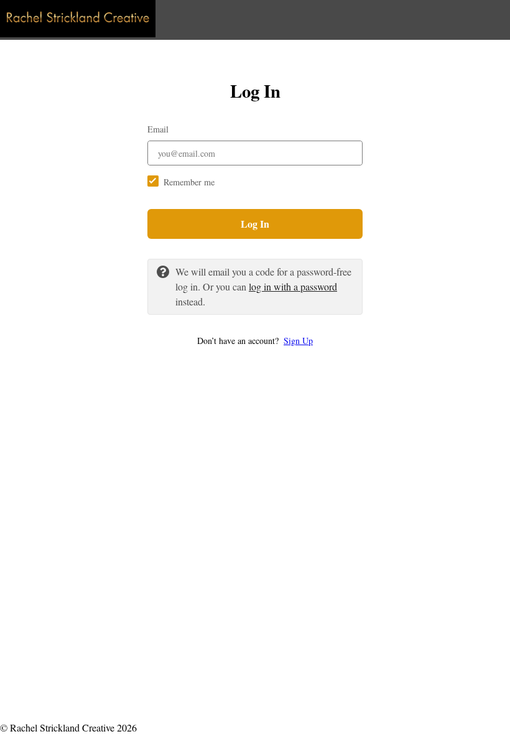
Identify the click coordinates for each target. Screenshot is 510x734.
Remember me (189, 182)
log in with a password (293, 286)
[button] (255, 340)
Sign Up (298, 340)
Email (158, 129)
